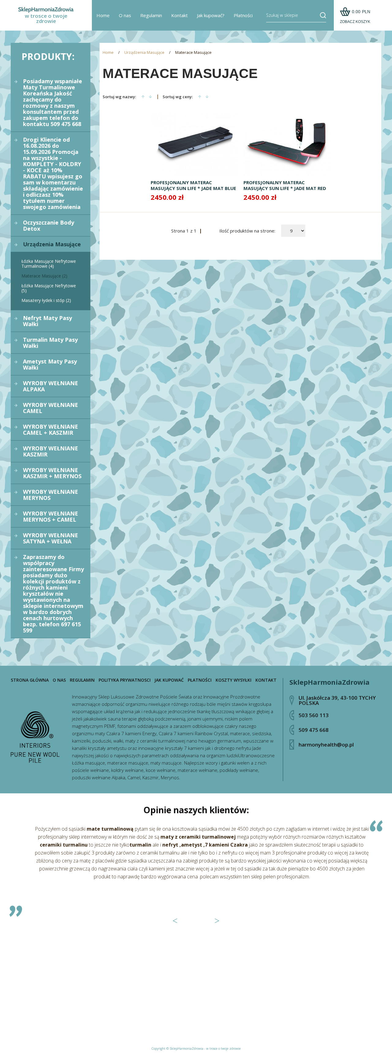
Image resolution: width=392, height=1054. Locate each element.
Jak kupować (169, 680)
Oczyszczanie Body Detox (48, 225)
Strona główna (30, 680)
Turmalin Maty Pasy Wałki (50, 342)
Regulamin (151, 15)
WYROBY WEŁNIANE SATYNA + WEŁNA (50, 538)
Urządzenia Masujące (52, 244)
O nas (125, 15)
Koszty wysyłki (233, 680)
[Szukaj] (320, 15)
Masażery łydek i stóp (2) (46, 300)
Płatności (243, 15)
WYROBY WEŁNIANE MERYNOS (50, 494)
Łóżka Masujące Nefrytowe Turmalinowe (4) (48, 263)
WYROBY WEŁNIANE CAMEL (50, 408)
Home (103, 15)
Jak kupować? (210, 15)
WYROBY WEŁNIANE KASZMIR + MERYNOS (52, 473)
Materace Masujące (193, 52)
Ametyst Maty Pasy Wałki (50, 364)
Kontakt (179, 15)
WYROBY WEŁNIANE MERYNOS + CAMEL (50, 516)
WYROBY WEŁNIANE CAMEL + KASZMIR (50, 429)
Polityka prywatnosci (125, 680)
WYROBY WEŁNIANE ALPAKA (50, 386)
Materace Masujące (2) (44, 276)
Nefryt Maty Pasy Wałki (47, 321)
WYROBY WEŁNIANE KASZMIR (50, 451)
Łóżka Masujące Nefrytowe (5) (48, 288)
